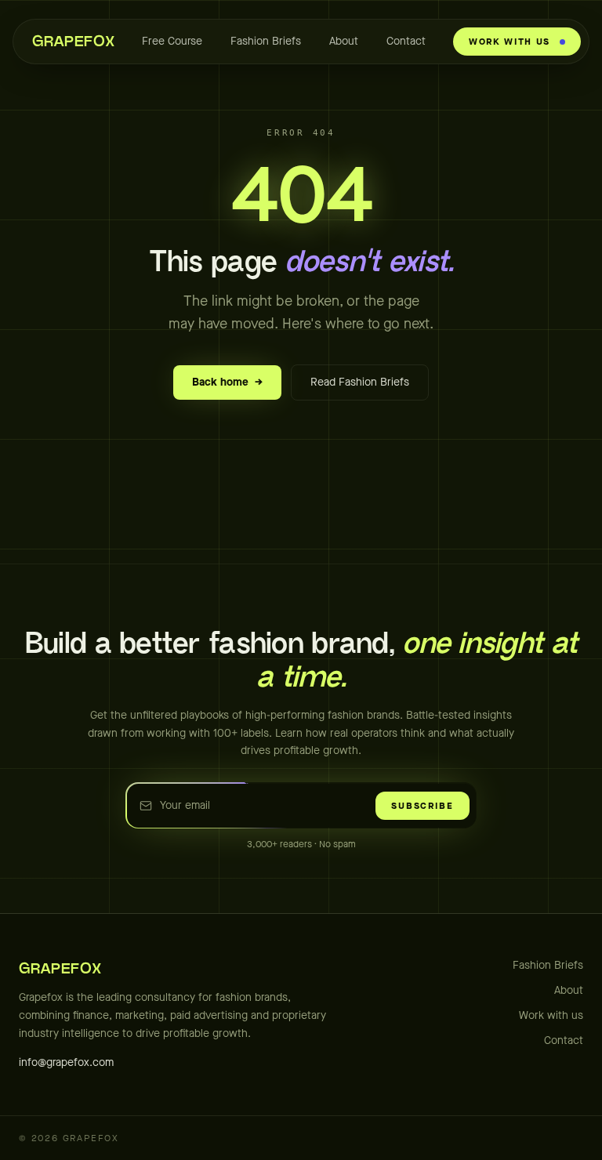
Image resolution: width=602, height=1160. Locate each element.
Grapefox (73, 41)
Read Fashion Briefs (359, 382)
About (343, 41)
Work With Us (509, 41)
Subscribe (422, 805)
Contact (406, 41)
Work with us (551, 1015)
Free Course (172, 41)
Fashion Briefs (265, 41)
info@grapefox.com (66, 1062)
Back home (227, 382)
